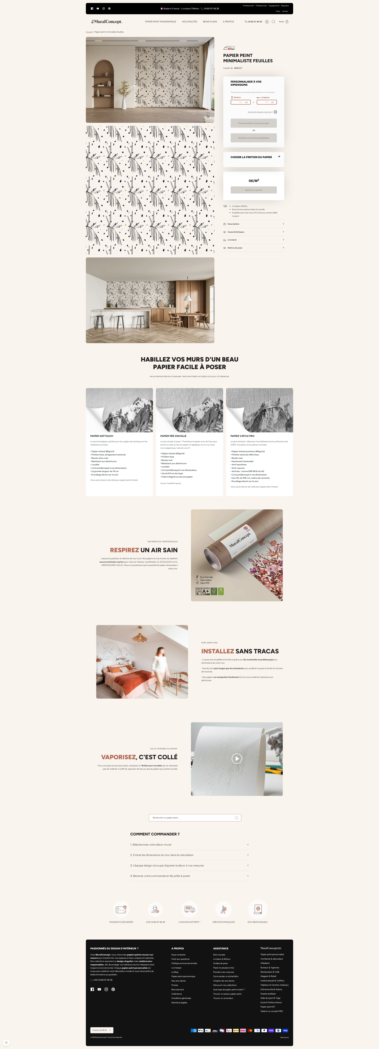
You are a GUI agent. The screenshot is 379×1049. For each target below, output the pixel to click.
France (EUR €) (100, 1030)
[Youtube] (98, 8)
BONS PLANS (210, 21)
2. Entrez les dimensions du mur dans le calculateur (162, 855)
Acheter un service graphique (253, 137)
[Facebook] (92, 8)
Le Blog (174, 972)
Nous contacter (178, 954)
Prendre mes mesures (223, 972)
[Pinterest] (109, 8)
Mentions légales (179, 1002)
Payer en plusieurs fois (223, 967)
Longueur (265, 97)
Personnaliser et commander (253, 123)
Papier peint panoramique (183, 976)
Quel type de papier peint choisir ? (229, 989)
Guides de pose (220, 963)
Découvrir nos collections (225, 985)
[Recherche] (236, 818)
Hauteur (237, 97)
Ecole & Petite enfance (271, 1002)
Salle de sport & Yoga (270, 998)
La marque (176, 967)
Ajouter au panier (253, 190)
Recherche (285, 1037)
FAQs (278, 11)
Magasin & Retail (268, 976)
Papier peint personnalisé (272, 954)
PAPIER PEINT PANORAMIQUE (160, 21)
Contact (285, 11)
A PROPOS (228, 21)
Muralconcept (101, 1037)
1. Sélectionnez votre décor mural (151, 844)
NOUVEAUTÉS (189, 21)
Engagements (274, 6)
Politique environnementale (184, 963)
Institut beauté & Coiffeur (272, 980)
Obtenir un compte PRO (272, 1011)
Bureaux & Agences (270, 967)
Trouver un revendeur (223, 998)
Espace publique (268, 993)
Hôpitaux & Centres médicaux (275, 985)
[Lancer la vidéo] (237, 759)
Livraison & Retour (221, 959)
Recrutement (177, 989)
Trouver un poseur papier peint (227, 994)
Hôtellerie (265, 963)
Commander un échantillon (225, 976)
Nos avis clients (178, 980)
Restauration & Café (270, 972)
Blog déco (285, 6)
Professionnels (248, 6)
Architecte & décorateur (272, 959)
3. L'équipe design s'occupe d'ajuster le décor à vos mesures (167, 865)
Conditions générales (181, 998)
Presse (174, 985)
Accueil (89, 32)
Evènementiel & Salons (271, 989)
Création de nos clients (223, 980)
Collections (176, 994)
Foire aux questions (180, 959)
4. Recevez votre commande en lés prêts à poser (160, 876)
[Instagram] (103, 8)
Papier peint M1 (268, 1006)
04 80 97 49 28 (255, 21)
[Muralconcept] (106, 22)
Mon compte (219, 954)
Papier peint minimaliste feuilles (109, 32)
